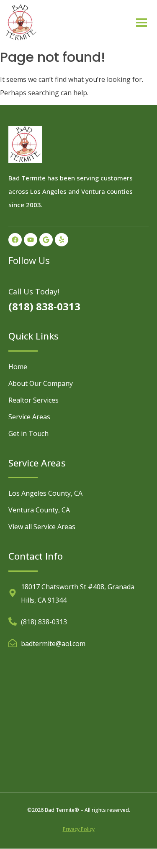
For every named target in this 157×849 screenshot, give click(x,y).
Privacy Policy (79, 829)
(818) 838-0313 (44, 306)
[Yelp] (61, 239)
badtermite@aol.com (53, 643)
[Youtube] (30, 239)
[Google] (46, 239)
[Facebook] (15, 239)
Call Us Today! (33, 291)
